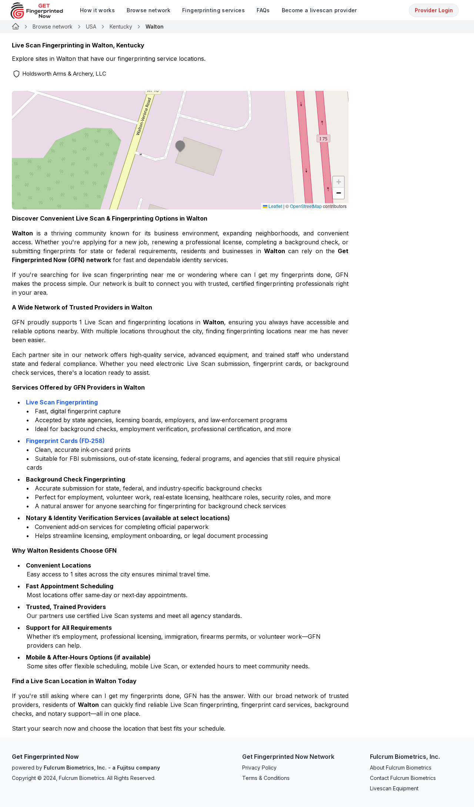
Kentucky (121, 26)
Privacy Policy (259, 767)
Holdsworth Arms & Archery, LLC (64, 73)
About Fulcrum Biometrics (400, 767)
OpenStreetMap (306, 206)
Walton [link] (155, 26)
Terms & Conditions (266, 778)
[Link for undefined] (15, 26)
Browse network (53, 26)
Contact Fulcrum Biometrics (403, 778)
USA (91, 26)
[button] (180, 150)
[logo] (42, 10)
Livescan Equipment (394, 788)
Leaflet (274, 206)
